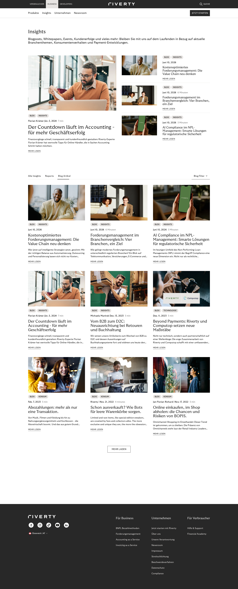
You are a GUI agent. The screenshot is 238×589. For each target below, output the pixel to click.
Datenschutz (158, 568)
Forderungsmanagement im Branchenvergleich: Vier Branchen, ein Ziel (186, 101)
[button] (201, 176)
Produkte (33, 13)
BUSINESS (52, 4)
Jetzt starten (200, 13)
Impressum (157, 551)
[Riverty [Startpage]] (120, 4)
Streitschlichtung (160, 556)
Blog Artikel (64, 176)
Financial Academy (196, 534)
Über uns (156, 534)
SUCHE (206, 4)
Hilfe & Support (195, 528)
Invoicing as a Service (126, 545)
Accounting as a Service (128, 540)
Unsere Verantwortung (163, 540)
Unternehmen (62, 13)
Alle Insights (34, 176)
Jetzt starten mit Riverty (164, 528)
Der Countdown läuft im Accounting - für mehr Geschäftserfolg (71, 130)
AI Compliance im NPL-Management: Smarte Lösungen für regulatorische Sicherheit (184, 131)
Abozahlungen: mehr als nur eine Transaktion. (52, 409)
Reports (49, 176)
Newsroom (80, 13)
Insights (46, 13)
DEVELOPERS (66, 4)
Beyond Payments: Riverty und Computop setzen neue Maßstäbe (180, 325)
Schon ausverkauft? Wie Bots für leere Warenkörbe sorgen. (116, 409)
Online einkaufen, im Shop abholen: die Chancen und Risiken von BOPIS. (176, 411)
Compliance (158, 573)
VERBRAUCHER (37, 4)
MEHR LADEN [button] (119, 449)
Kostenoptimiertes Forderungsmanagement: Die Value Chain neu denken (182, 70)
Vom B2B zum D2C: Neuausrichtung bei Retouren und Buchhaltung (116, 325)
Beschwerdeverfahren (163, 562)
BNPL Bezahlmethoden (127, 528)
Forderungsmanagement (128, 534)
